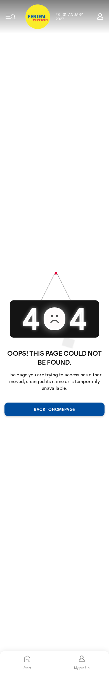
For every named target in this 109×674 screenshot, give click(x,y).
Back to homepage (54, 409)
